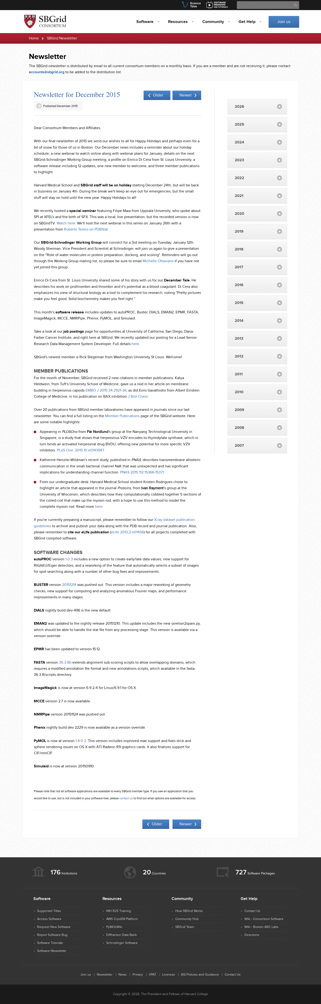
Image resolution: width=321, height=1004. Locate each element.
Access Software (49, 919)
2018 (239, 249)
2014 (239, 321)
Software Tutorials (50, 943)
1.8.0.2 (80, 741)
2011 (239, 374)
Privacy (138, 975)
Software (144, 21)
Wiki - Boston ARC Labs (261, 927)
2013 (239, 338)
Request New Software (53, 927)
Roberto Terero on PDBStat (86, 229)
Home (34, 38)
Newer (186, 95)
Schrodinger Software (122, 943)
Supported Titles (49, 911)
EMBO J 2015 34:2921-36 (106, 390)
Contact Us (252, 911)
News (122, 975)
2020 (239, 214)
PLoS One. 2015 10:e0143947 (80, 450)
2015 (239, 303)
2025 (239, 124)
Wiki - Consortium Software (263, 919)
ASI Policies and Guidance (200, 975)
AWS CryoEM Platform (122, 919)
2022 (239, 178)
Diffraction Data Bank (121, 935)
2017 (239, 267)
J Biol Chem (138, 396)
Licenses (168, 975)
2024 (239, 142)
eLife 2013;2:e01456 (127, 532)
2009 (239, 410)
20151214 (69, 585)
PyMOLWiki (114, 927)
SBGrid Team (184, 927)
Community (213, 21)
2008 (239, 428)
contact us (126, 798)
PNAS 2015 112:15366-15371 (142, 472)
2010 (239, 392)
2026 (239, 106)
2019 (239, 231)
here (135, 344)
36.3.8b (65, 662)
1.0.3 (69, 559)
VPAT (152, 975)
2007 (239, 445)
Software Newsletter (52, 951)
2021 (239, 196)
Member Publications (122, 416)
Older (158, 95)
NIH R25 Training (118, 911)
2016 (239, 285)
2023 (239, 160)
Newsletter (105, 975)
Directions (251, 935)
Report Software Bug (52, 935)
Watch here (66, 223)
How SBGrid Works (189, 911)
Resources (178, 21)
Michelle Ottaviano (158, 261)
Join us (283, 21)
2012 (239, 356)
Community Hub (187, 919)
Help (247, 21)
